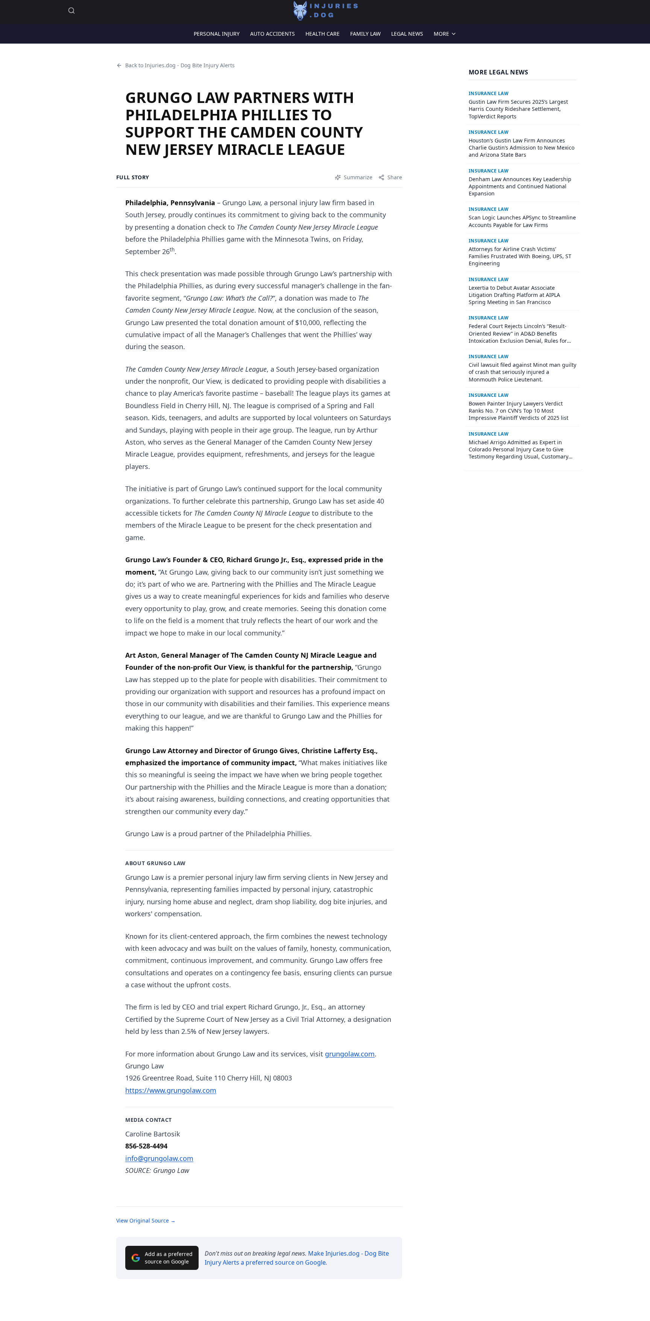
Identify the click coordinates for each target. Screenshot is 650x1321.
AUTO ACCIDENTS (272, 33)
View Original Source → (146, 1220)
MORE (441, 33)
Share (394, 177)
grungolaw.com (350, 1053)
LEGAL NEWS (407, 33)
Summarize (358, 177)
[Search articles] (71, 10)
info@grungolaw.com (159, 1158)
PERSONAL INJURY (217, 33)
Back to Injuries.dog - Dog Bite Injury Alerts (180, 65)
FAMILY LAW (365, 33)
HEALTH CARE (322, 33)
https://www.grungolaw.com (170, 1090)
